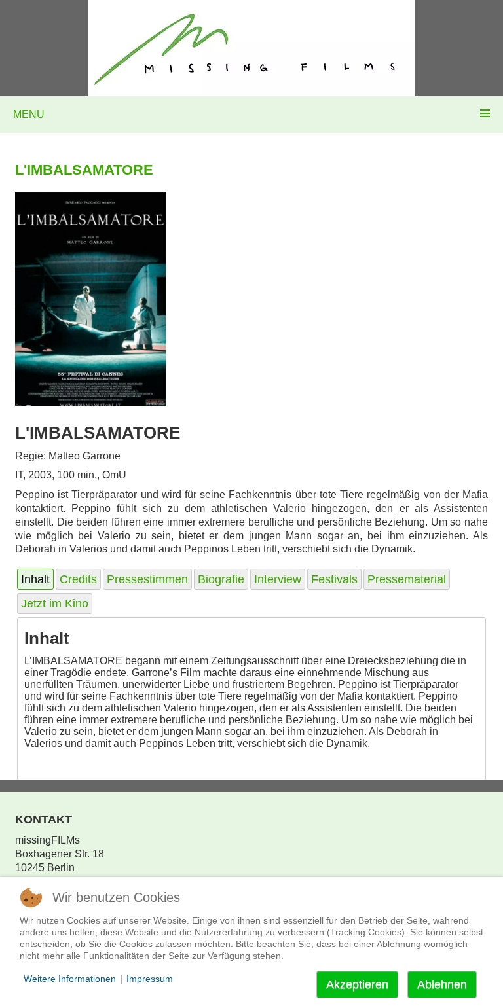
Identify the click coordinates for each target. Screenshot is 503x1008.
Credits (78, 579)
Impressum (149, 978)
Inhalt (35, 579)
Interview (277, 579)
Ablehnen (442, 984)
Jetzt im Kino (54, 603)
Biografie (221, 579)
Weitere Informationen (70, 978)
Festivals (334, 579)
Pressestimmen (147, 579)
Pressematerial (406, 579)
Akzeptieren (357, 984)
